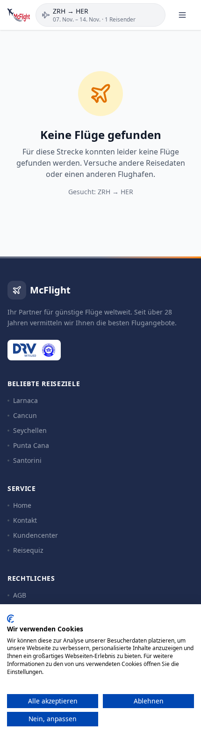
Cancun (25, 415)
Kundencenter (35, 535)
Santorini (27, 460)
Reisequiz (28, 550)
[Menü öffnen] (182, 15)
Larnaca (25, 400)
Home (22, 505)
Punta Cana (31, 445)
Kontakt (25, 520)
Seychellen (30, 430)
